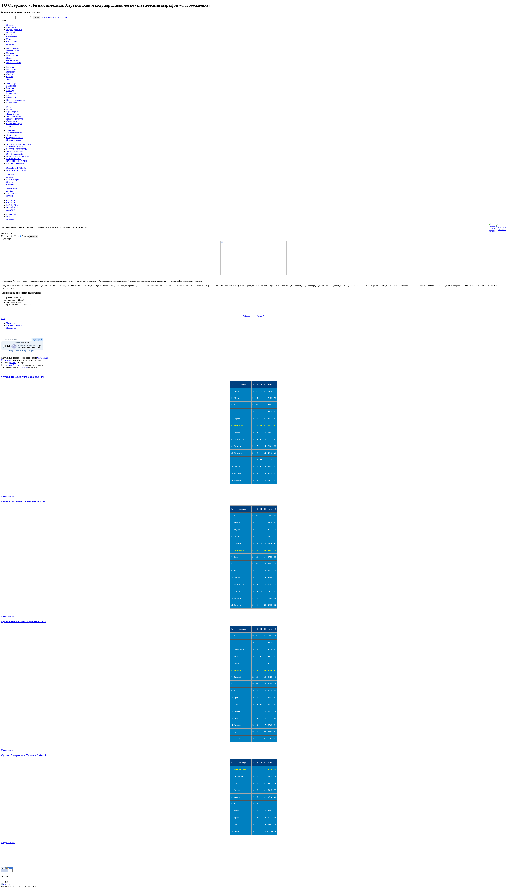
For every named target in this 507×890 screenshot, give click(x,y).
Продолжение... (8, 496)
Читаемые (10, 323)
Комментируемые (14, 325)
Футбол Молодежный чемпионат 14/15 (23, 501)
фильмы (12, 362)
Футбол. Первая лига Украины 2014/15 (23, 621)
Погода (4, 339)
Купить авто (6, 360)
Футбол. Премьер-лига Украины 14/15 (23, 376)
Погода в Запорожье (28, 351)
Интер (25, 367)
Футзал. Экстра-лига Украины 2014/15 (23, 755)
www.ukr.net (42, 358)
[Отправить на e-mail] (501, 227)
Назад (3, 319)
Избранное (11, 328)
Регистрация (61, 17)
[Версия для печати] (492, 227)
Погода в (22, 342)
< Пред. (246, 316)
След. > (260, 316)
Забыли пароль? (47, 17)
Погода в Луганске (15, 351)
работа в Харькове (13, 365)
